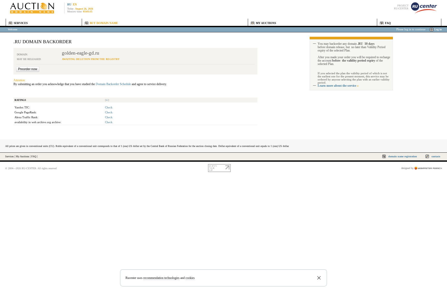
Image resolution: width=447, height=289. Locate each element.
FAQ (388, 23)
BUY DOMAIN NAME (104, 23)
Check (109, 107)
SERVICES (21, 23)
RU (69, 4)
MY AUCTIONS (266, 23)
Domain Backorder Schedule (113, 84)
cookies (190, 278)
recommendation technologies (161, 278)
